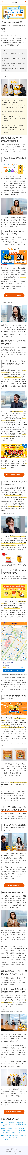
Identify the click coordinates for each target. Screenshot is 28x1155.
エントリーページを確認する (13, 295)
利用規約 (13, 1148)
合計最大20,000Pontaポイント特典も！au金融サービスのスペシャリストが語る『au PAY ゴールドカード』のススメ (15, 1130)
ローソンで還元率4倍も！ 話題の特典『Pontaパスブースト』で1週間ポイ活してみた (14, 1124)
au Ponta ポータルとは (17, 1151)
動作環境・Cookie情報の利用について (13, 1150)
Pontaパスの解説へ (13, 885)
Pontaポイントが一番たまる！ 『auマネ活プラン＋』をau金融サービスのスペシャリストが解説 (14, 1137)
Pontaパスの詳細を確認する (13, 1111)
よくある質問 (8, 1151)
